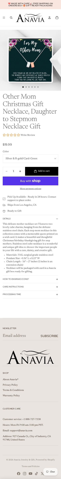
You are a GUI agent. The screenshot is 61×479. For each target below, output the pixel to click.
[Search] (11, 17)
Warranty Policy (11, 396)
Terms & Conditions (13, 390)
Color (6, 151)
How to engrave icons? (16, 279)
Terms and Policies (30, 466)
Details (7, 218)
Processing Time (12, 294)
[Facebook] (19, 474)
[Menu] (4, 17)
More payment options (30, 189)
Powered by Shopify (45, 460)
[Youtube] (30, 474)
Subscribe (49, 336)
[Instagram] (25, 474)
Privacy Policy (10, 385)
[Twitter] (42, 474)
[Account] (49, 17)
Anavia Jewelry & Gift (24, 460)
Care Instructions (13, 286)
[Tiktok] (36, 474)
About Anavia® (10, 379)
